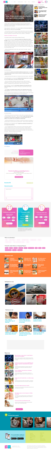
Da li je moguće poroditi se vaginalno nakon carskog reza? (42, 11)
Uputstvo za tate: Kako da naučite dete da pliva (38, 333)
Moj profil (31, 433)
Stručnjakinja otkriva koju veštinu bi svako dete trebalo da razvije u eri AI (25, 334)
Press (41, 437)
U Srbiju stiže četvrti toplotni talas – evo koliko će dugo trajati (40, 64)
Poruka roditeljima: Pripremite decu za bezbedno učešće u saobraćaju (40, 51)
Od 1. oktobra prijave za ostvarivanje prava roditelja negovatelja (42, 259)
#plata (6, 239)
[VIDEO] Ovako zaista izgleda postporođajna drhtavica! (11, 333)
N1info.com (8, 146)
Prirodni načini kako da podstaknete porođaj (22, 400)
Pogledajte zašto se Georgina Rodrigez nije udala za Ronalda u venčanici (27, 423)
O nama (41, 434)
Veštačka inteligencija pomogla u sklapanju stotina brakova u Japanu (30, 299)
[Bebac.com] (5, 1)
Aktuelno (8, 14)
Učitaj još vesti (19, 409)
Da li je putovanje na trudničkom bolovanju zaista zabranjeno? (42, 7)
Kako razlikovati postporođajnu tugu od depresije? (10, 321)
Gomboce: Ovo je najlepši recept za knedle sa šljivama (42, 271)
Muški (28, 214)
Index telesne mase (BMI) (32, 437)
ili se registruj (42, 2)
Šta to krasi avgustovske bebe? (13, 301)
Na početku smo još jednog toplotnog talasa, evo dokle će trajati (28, 271)
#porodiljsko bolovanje (25, 239)
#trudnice (39, 239)
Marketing (41, 435)
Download (41, 436)
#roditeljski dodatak (33, 239)
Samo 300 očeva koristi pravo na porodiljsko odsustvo (25, 153)
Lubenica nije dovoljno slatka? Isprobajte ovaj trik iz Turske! (41, 300)
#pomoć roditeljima (12, 239)
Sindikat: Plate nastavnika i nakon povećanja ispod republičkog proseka (42, 15)
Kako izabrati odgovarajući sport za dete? (40, 76)
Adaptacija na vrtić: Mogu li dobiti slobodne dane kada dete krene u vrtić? (15, 423)
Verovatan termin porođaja (32, 439)
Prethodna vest (15, 151)
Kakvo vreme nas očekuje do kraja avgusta (41, 265)
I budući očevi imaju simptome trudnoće (37, 320)
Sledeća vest (23, 151)
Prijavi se (39, 2)
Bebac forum (32, 434)
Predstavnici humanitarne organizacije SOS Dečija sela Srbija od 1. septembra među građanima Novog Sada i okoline (41, 38)
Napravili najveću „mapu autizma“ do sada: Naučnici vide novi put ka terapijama (41, 27)
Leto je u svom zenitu (14, 152)
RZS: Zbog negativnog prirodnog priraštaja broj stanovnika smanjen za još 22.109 (14, 266)
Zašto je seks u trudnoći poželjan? (40, 425)
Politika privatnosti (43, 440)
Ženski (25, 214)
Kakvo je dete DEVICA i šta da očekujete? (28, 265)
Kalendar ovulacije (32, 435)
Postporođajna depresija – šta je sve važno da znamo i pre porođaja (25, 321)
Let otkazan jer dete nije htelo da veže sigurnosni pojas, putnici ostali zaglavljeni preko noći (35, 290)
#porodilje (18, 239)
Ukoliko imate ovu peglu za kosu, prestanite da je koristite (14, 271)
